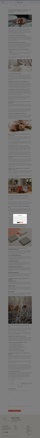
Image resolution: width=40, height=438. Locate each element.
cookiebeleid (21, 219)
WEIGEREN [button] (18, 222)
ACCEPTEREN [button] (21, 222)
